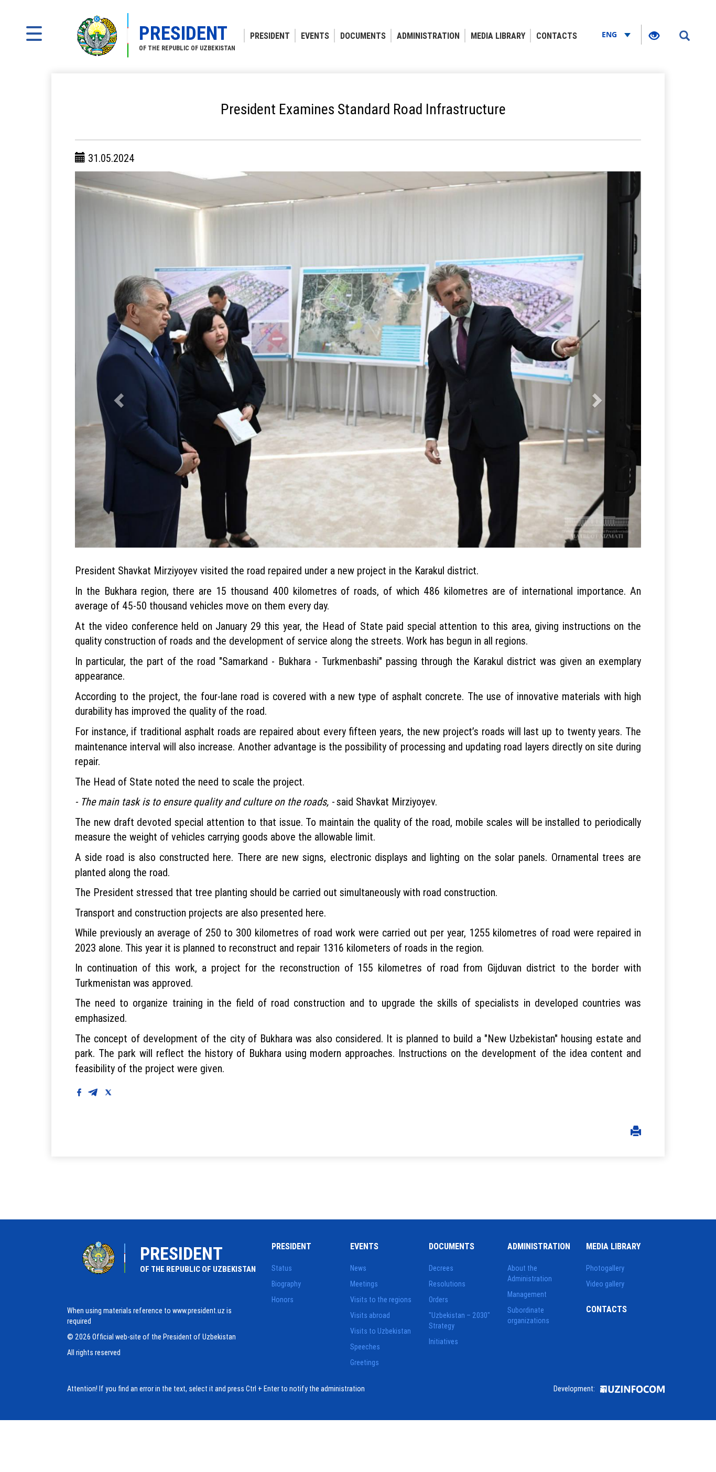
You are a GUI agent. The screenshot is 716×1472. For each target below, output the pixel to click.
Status (282, 1268)
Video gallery (605, 1284)
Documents (363, 35)
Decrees (441, 1268)
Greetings (364, 1362)
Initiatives (443, 1341)
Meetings (364, 1284)
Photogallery (605, 1268)
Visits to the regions (380, 1299)
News (358, 1268)
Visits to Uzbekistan (380, 1331)
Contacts (556, 35)
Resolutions (447, 1284)
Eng (610, 34)
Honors (283, 1299)
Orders (438, 1299)
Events (315, 35)
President (270, 35)
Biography (286, 1284)
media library (498, 35)
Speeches (365, 1346)
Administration (428, 35)
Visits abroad (370, 1315)
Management (527, 1294)
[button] (117, 359)
